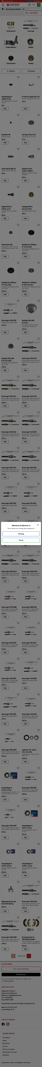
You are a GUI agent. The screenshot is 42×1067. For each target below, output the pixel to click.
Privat (21, 540)
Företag (21, 534)
